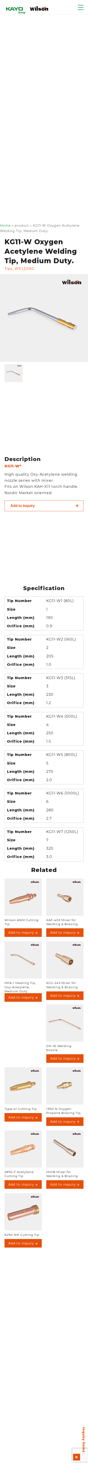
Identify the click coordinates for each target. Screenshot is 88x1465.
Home (5, 226)
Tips (9, 269)
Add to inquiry (22, 506)
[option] (44, 318)
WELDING (25, 269)
